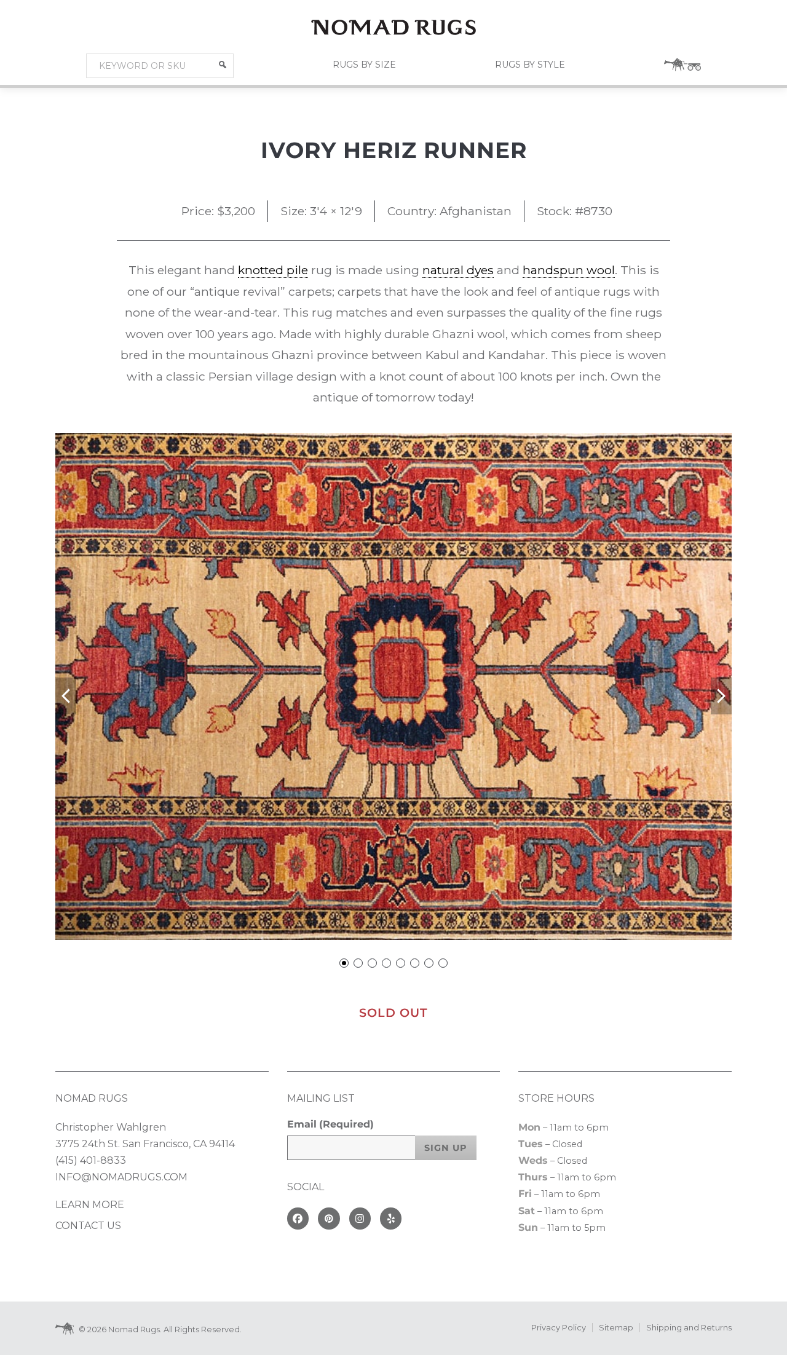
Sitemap (616, 1327)
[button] (223, 64)
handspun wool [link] (569, 270)
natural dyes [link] (458, 270)
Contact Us (88, 1225)
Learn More (89, 1205)
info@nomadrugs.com (121, 1177)
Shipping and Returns (689, 1327)
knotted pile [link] (273, 270)
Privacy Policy (558, 1327)
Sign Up (445, 1147)
